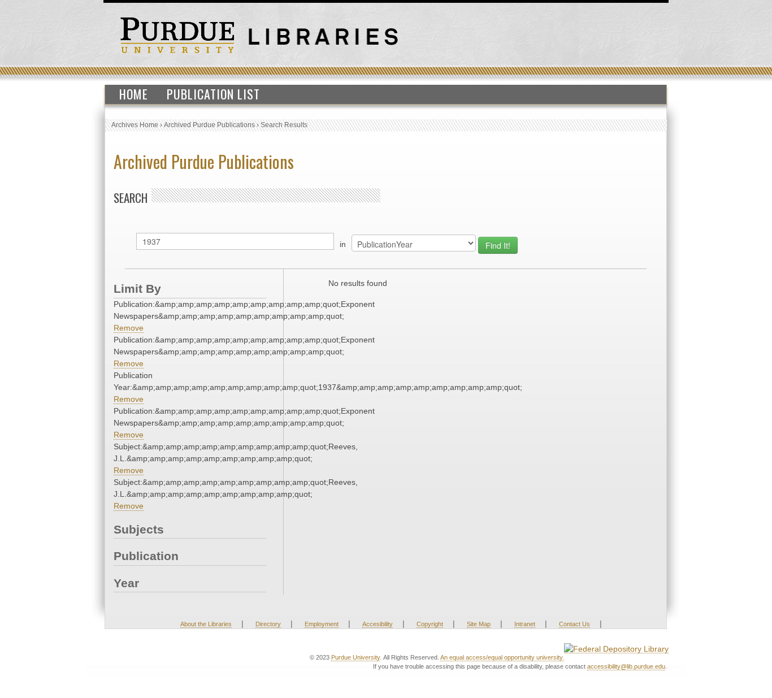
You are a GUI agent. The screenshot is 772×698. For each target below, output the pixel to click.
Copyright (430, 624)
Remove (129, 327)
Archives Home (134, 125)
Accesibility (377, 624)
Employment (322, 624)
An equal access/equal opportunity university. (502, 657)
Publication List (213, 94)
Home (133, 94)
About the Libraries (206, 624)
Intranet (524, 624)
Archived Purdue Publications (209, 125)
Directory (268, 624)
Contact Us (574, 624)
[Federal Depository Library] (616, 648)
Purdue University (355, 657)
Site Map (479, 624)
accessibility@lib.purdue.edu (626, 666)
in (343, 244)
